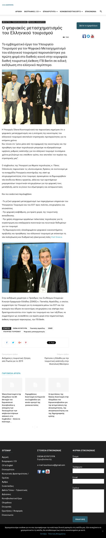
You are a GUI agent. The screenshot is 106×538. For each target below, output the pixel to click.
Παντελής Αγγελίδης (37, 328)
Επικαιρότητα (49, 11)
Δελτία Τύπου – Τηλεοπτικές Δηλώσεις (15, 22)
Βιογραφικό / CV (31, 11)
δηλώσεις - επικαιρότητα (37, 22)
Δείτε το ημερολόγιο (88, 26)
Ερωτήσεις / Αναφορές (12, 511)
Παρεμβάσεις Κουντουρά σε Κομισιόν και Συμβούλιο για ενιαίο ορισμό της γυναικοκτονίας (35, 399)
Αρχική (18, 11)
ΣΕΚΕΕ (50, 328)
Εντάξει (43, 534)
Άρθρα (5, 482)
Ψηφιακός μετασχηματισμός (34, 332)
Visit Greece (56, 237)
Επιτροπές (6, 507)
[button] (100, 11)
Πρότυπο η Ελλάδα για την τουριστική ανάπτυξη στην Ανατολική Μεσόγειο (56, 361)
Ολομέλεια (6, 502)
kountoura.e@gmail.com (54, 465)
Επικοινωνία (90, 11)
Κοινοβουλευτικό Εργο (70, 11)
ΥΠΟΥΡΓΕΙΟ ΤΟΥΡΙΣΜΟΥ (12, 332)
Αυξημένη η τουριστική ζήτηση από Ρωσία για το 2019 (16, 359)
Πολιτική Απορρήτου (57, 534)
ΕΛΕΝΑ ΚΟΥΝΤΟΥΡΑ (20, 328)
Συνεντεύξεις (8, 486)
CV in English (7, 465)
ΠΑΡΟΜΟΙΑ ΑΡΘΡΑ (11, 373)
